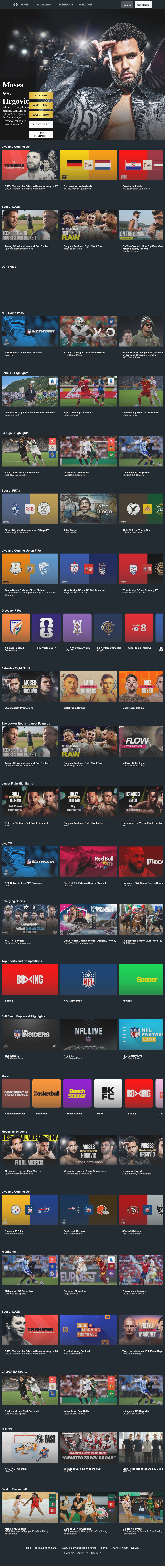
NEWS (135, 1548)
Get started (143, 4)
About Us (82, 1553)
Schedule (65, 4)
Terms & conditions (46, 1548)
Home (25, 4)
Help (29, 1548)
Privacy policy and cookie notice (78, 1548)
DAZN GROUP (119, 1548)
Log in (127, 4)
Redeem (69, 1553)
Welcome (85, 4)
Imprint (103, 1548)
